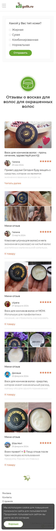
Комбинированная (25, 39)
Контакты (7, 497)
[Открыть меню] (4, 6)
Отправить (20, 52)
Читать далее (12, 183)
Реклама (6, 493)
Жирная (17, 29)
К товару (9, 253)
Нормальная (21, 45)
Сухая (16, 34)
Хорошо (13, 524)
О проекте (7, 501)
